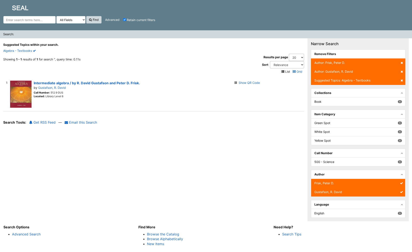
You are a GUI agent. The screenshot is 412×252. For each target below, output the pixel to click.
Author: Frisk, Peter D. (329, 63)
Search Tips (291, 234)
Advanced (112, 20)
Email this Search (82, 122)
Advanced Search (26, 234)
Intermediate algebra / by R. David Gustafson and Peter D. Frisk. (87, 83)
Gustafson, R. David (52, 87)
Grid (299, 71)
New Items (155, 244)
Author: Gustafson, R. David (333, 71)
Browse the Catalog (163, 234)
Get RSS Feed (44, 122)
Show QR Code (249, 83)
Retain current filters (140, 20)
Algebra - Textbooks (18, 50)
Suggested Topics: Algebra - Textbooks (342, 80)
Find (95, 20)
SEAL (12, 6)
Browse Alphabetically (165, 239)
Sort (265, 64)
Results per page (276, 57)
